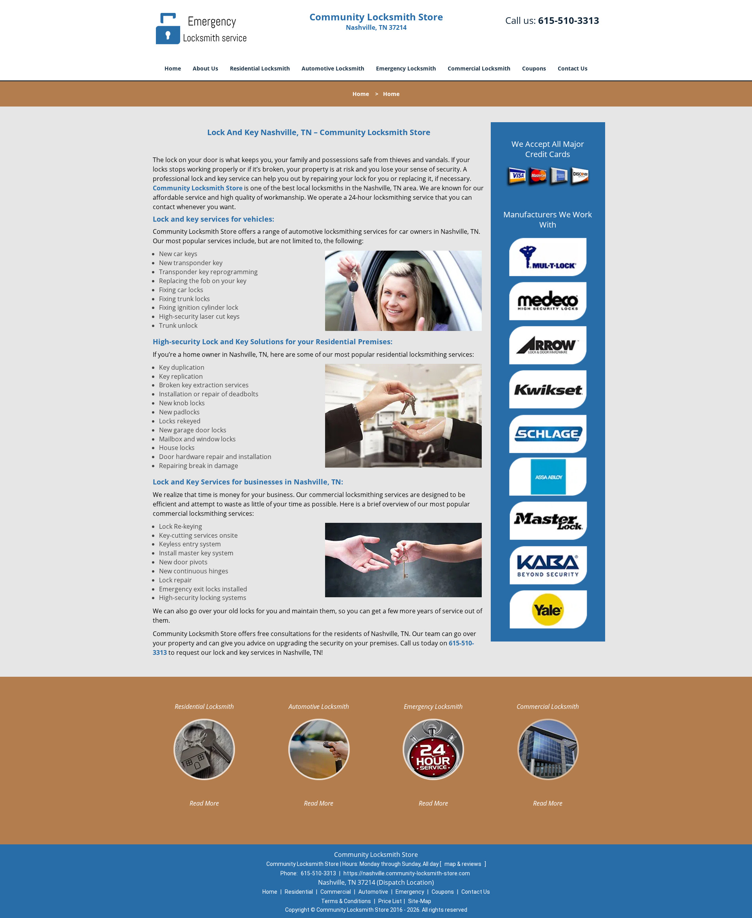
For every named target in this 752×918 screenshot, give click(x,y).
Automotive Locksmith (333, 68)
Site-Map (419, 901)
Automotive (373, 892)
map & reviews (464, 864)
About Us (205, 68)
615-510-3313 (568, 20)
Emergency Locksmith (406, 68)
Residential (299, 892)
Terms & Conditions (346, 901)
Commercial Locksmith (479, 68)
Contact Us (573, 68)
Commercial (335, 892)
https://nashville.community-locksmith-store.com (406, 873)
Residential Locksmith (260, 68)
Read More (204, 803)
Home (172, 68)
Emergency (410, 892)
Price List (390, 901)
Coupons (534, 68)
